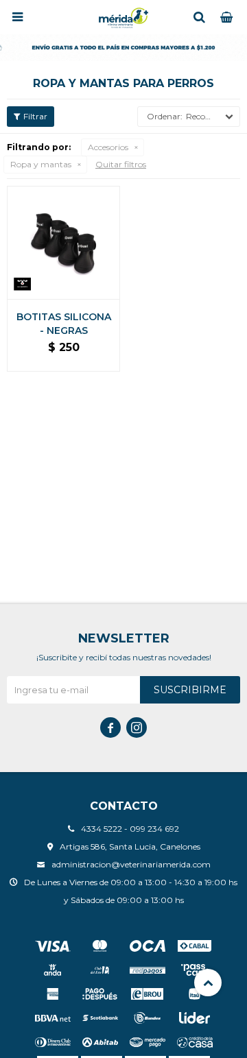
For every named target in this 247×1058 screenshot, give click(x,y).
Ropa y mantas (40, 164)
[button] (199, 17)
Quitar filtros (120, 164)
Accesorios (108, 147)
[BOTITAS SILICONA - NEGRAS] (63, 242)
